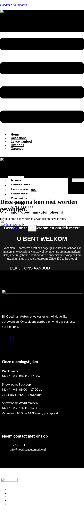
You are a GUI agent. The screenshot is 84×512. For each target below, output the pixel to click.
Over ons (19, 194)
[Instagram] (13, 338)
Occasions (20, 185)
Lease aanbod (24, 189)
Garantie (17, 148)
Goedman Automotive (13, 5)
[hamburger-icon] (78, 180)
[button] (42, 80)
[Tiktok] (10, 338)
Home (16, 180)
